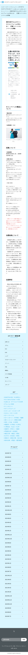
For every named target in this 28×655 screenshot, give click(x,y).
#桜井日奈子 (15, 189)
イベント (7, 363)
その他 (6, 377)
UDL (18, 399)
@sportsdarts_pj (15, 42)
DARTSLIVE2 (9, 397)
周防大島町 (18, 420)
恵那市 (7, 429)
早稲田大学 (8, 431)
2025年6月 (8, 489)
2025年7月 (8, 485)
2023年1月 (8, 563)
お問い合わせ (14, 648)
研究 (18, 436)
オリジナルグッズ (10, 408)
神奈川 (7, 438)
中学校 (17, 417)
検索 (24, 639)
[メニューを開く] (27, 2)
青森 (13, 440)
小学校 (13, 424)
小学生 (19, 424)
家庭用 (7, 424)
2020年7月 (8, 616)
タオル (7, 413)
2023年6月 (8, 547)
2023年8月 (8, 543)
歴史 (18, 433)
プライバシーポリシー (21, 646)
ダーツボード (9, 417)
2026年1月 (8, 469)
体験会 (6, 370)
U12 (6, 349)
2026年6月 (8, 457)
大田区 (16, 422)
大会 (6, 366)
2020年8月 (8, 612)
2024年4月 (8, 522)
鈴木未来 (7, 440)
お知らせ (7, 341)
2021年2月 (8, 591)
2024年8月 (8, 514)
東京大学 (7, 433)
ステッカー (8, 411)
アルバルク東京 (9, 404)
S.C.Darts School (10, 399)
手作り (13, 429)
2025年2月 (8, 502)
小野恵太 (7, 427)
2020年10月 (8, 604)
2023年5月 (8, 551)
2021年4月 (8, 587)
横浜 (13, 433)
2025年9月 (8, 481)
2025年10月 (8, 477)
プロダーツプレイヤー (10, 359)
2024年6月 (8, 518)
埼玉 (6, 422)
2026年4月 (8, 461)
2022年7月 (8, 571)
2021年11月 (8, 575)
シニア (6, 356)
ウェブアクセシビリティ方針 (8, 646)
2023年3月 (8, 559)
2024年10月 (8, 510)
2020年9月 (8, 608)
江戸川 (7, 436)
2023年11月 (8, 534)
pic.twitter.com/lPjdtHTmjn (12, 210)
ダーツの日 (14, 413)
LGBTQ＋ (18, 397)
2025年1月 (8, 506)
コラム (6, 345)
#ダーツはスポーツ (10, 186)
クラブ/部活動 (8, 374)
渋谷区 (13, 436)
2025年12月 (8, 473)
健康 (22, 417)
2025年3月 (8, 498)
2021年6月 (8, 579)
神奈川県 (13, 438)
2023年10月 (8, 538)
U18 (6, 352)
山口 (13, 427)
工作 (18, 427)
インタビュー (9, 406)
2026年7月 (8, 453)
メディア (7, 384)
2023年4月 (8, 555)
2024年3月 (8, 526)
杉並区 (15, 431)
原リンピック (9, 420)
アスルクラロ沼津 (17, 402)
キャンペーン (8, 381)
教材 (18, 429)
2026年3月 (8, 465)
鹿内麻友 (19, 440)
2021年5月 (8, 583)
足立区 (20, 438)
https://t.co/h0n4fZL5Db (12, 208)
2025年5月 (8, 494)
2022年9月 (8, 567)
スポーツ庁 (16, 411)
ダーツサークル (9, 415)
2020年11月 (8, 600)
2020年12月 (8, 596)
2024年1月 (8, 530)
